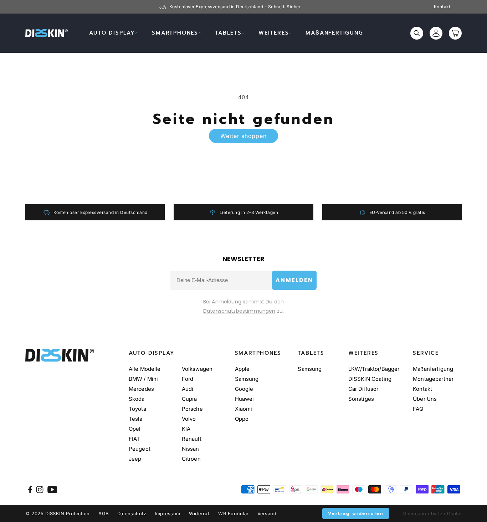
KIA (186, 428)
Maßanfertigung (433, 368)
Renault (191, 438)
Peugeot (139, 448)
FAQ (418, 408)
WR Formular (233, 513)
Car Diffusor (363, 388)
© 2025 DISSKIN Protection (57, 513)
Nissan (190, 448)
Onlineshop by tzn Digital (432, 513)
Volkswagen (197, 368)
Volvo (189, 418)
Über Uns (425, 398)
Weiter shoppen (243, 135)
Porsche (192, 408)
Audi (188, 388)
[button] (113, 33)
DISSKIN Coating (369, 378)
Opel (135, 428)
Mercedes (141, 388)
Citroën (191, 458)
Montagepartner (433, 378)
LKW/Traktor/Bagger (374, 368)
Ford (188, 378)
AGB (103, 513)
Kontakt (442, 7)
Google (244, 388)
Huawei (244, 398)
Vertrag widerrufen (355, 513)
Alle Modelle (145, 368)
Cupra (189, 398)
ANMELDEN (294, 280)
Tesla (136, 418)
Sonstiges (361, 398)
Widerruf (199, 513)
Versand (267, 513)
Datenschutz (132, 513)
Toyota (137, 408)
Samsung (247, 378)
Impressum (167, 513)
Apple (242, 368)
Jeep (135, 458)
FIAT (134, 438)
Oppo (242, 418)
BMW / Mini (143, 378)
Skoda (137, 398)
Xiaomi (243, 408)
